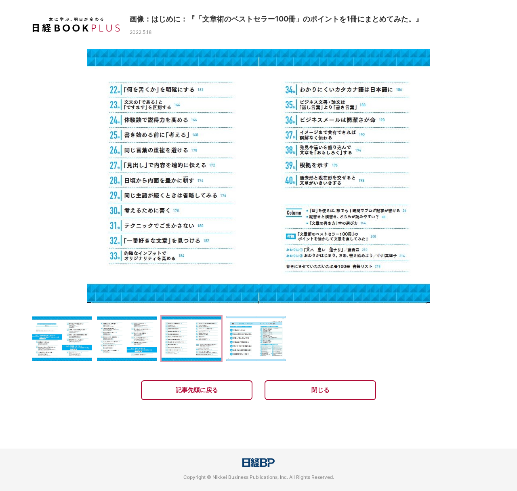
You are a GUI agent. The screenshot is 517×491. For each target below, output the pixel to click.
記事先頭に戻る (197, 390)
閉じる (320, 390)
